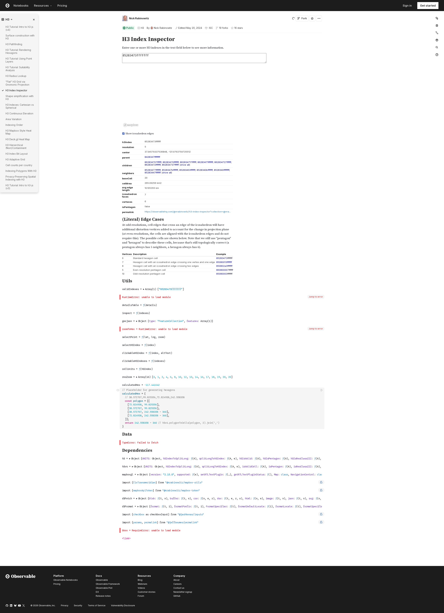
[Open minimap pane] (437, 33)
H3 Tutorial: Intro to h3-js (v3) (19, 187)
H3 (142, 27)
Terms (96, 605)
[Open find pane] (437, 47)
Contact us (178, 588)
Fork (304, 18)
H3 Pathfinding (14, 44)
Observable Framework (108, 584)
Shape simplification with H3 (19, 97)
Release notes (103, 596)
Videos (141, 588)
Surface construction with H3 (20, 37)
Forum (141, 596)
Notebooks (21, 5)
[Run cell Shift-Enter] (321, 390)
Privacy (64, 605)
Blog (140, 580)
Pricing (62, 5)
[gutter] (60, 43)
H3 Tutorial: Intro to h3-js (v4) (19, 28)
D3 (97, 592)
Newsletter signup (182, 592)
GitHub (176, 596)
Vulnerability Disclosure (123, 605)
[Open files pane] (437, 18)
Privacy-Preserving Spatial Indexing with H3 (21, 178)
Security (78, 605)
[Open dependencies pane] (437, 40)
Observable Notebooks (65, 580)
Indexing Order (14, 124)
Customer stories (146, 592)
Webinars (142, 584)
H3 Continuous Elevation (19, 113)
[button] (118, 34)
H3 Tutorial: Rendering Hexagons (18, 51)
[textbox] (222, 408)
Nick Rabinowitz (139, 18)
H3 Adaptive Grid (15, 159)
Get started (428, 5)
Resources (41, 5)
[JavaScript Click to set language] (118, 408)
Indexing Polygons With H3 (21, 170)
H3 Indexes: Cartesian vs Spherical (20, 106)
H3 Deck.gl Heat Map (18, 139)
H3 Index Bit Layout (17, 153)
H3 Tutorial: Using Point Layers (19, 60)
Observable (102, 580)
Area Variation (14, 119)
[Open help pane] (437, 55)
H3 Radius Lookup (16, 75)
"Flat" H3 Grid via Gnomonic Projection (17, 83)
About (176, 580)
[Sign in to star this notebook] (312, 18)
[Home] (21, 586)
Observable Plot (104, 588)
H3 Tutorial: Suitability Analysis (18, 69)
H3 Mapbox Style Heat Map (18, 132)
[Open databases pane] (437, 25)
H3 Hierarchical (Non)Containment (16, 146)
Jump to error (316, 296)
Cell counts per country (19, 165)
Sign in (407, 5)
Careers (177, 584)
